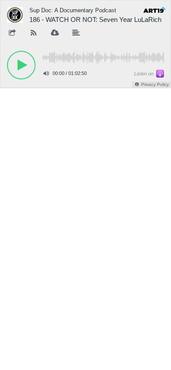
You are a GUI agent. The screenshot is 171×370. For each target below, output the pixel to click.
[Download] (54, 33)
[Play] (21, 65)
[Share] (12, 33)
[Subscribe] (33, 33)
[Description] (76, 33)
